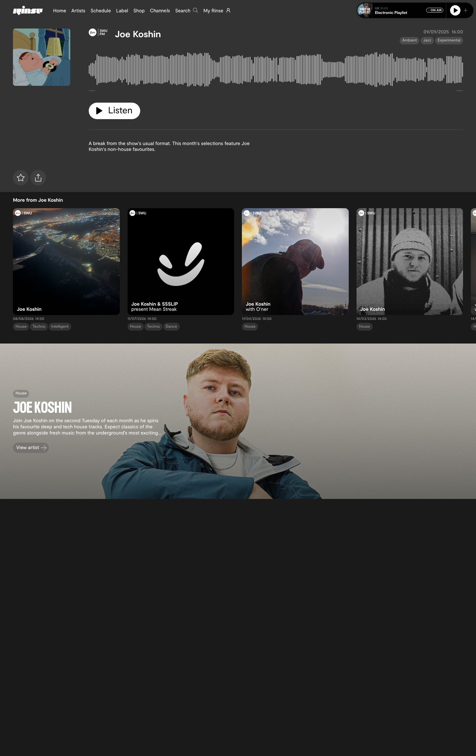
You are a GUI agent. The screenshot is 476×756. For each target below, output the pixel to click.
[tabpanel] (276, 71)
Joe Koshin (138, 33)
